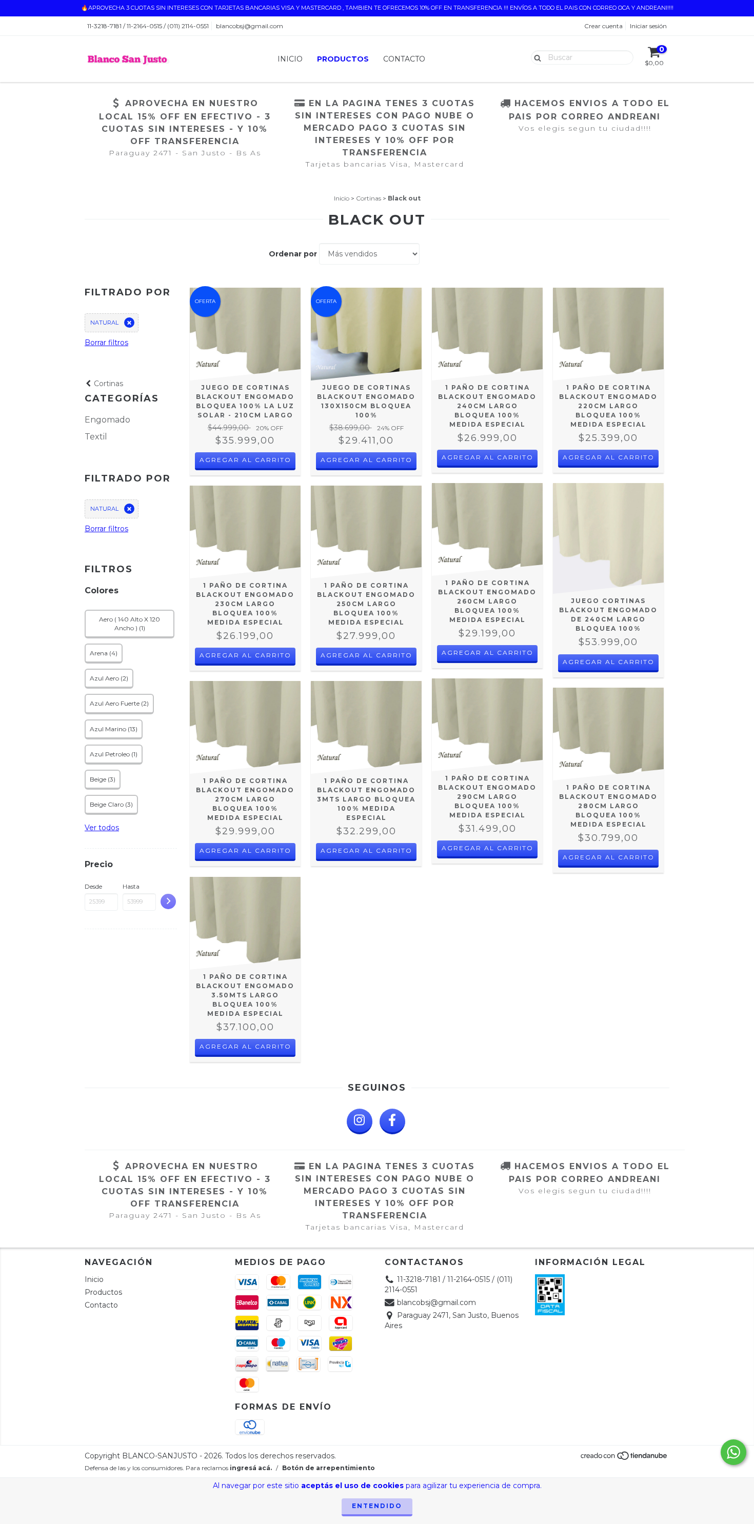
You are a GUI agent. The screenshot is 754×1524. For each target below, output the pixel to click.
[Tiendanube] (624, 1458)
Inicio (290, 59)
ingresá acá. (251, 1468)
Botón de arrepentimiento (328, 1468)
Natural (104, 322)
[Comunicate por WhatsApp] (733, 1452)
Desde (93, 886)
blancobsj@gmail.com (249, 26)
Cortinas (368, 198)
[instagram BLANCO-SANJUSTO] (359, 1121)
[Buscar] (535, 57)
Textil (96, 437)
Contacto (404, 59)
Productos (343, 59)
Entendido (377, 1506)
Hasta (131, 886)
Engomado (107, 420)
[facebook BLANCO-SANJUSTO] (392, 1121)
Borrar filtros (106, 342)
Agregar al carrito (245, 460)
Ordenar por (293, 253)
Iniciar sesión (648, 26)
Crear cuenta (603, 26)
